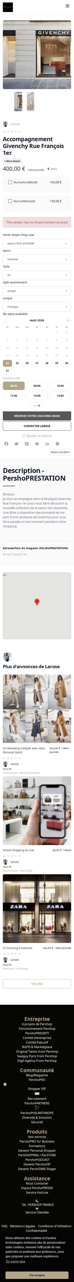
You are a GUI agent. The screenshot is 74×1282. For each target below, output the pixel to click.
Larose (15, 124)
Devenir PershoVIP (37, 1164)
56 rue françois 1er (15, 554)
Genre (7, 250)
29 (56, 363)
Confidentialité (36, 1231)
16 (66, 348)
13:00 (60, 395)
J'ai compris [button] (37, 1275)
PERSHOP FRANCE (40, 1205)
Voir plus (37, 983)
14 (46, 348)
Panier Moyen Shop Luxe (18, 235)
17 (7, 355)
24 (7, 363)
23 (66, 355)
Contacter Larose (37, 426)
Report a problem (60, 452)
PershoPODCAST (37, 1160)
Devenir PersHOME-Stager (37, 1169)
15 (56, 348)
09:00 (37, 386)
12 (27, 348)
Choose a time (11, 378)
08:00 (13, 386)
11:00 (13, 395)
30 (66, 363)
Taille (6, 266)
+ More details (12, 161)
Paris (53, 169)
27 (37, 363)
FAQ (4, 1226)
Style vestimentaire (15, 282)
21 (46, 355)
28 (46, 363)
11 (17, 348)
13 (37, 348)
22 (56, 355)
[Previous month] (6, 320)
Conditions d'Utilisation (55, 1226)
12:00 (37, 395)
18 (17, 355)
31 (7, 370)
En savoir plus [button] (15, 1261)
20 (37, 355)
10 (7, 348)
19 (27, 355)
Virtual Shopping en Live (18, 850)
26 (27, 363)
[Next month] (68, 320)
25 (17, 363)
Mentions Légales (22, 1226)
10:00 (60, 386)
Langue (7, 298)
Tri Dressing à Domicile (17, 948)
